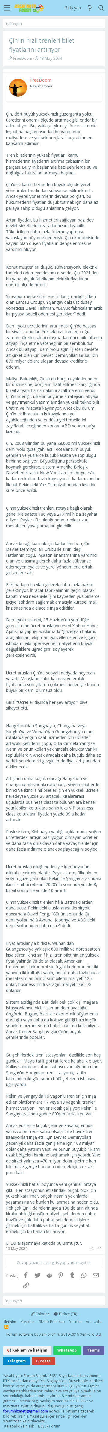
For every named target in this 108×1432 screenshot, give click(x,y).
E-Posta (43, 1361)
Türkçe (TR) (67, 1313)
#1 (100, 1248)
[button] (6, 8)
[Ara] (101, 8)
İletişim (10, 1321)
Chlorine (42, 1313)
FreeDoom (22, 58)
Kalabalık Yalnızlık (19, 1426)
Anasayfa (93, 1321)
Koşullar (27, 1321)
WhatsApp (67, 1350)
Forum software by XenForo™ (54, 1334)
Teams (93, 1350)
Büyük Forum (49, 1426)
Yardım (75, 1321)
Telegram (16, 1361)
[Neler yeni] (89, 8)
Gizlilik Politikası (51, 1321)
